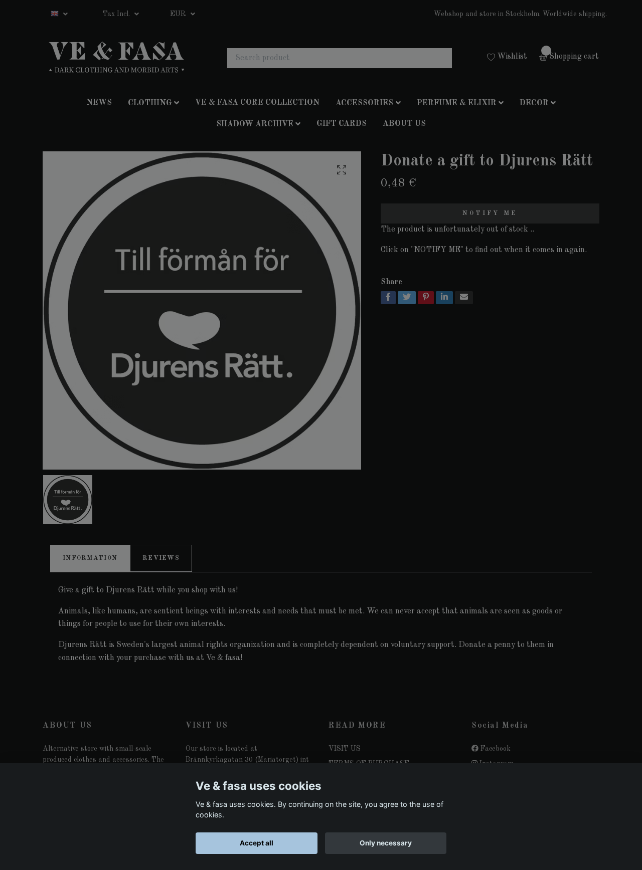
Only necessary (386, 843)
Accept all (256, 843)
